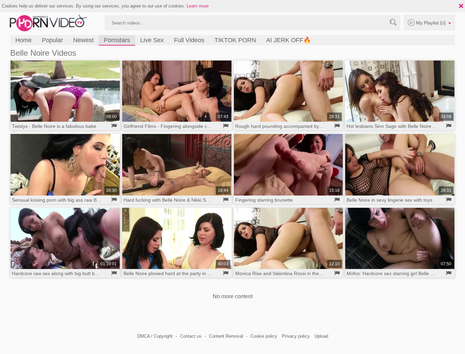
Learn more (198, 6)
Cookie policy (264, 336)
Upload (321, 336)
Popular (52, 40)
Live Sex (152, 40)
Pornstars (117, 40)
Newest (83, 40)
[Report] (114, 126)
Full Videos (189, 40)
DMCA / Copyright (155, 336)
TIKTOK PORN (235, 40)
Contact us (191, 336)
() (431, 23)
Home (23, 40)
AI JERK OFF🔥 (288, 40)
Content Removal (226, 336)
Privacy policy (296, 336)
